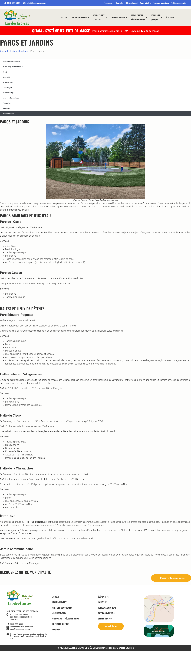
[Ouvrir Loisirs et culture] (162, 17)
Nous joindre (145, 3)
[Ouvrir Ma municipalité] (88, 17)
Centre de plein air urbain (12, 67)
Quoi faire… (7, 108)
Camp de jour (7, 87)
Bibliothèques (8, 82)
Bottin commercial (178, 3)
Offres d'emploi (105, 618)
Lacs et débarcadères (11, 98)
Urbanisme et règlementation (65, 618)
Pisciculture (7, 103)
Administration (59, 613)
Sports (5, 72)
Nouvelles (119, 3)
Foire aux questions (161, 3)
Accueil (4, 51)
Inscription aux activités (11, 62)
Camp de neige (8, 93)
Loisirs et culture (19, 51)
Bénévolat (6, 77)
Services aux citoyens (62, 607)
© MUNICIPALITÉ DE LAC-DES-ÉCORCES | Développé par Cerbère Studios (95, 647)
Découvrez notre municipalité (25, 572)
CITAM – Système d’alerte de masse (140, 31)
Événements (108, 3)
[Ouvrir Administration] (126, 17)
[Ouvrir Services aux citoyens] (106, 17)
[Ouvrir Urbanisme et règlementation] (147, 17)
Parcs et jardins (8, 113)
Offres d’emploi (132, 3)
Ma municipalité (59, 602)
